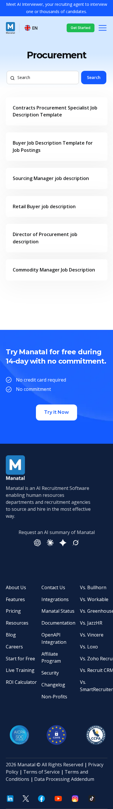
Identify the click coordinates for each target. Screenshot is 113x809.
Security (50, 673)
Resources (17, 623)
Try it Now (56, 412)
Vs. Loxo (89, 646)
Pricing (13, 611)
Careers (14, 646)
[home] (10, 28)
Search (94, 77)
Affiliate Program (51, 657)
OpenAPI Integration (53, 638)
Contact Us (53, 587)
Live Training (20, 670)
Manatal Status (57, 611)
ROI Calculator (21, 682)
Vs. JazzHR (91, 623)
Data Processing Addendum (64, 779)
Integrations (55, 599)
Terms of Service (41, 772)
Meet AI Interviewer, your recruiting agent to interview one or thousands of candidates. (56, 7)
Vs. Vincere (91, 635)
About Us (16, 587)
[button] (31, 28)
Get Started (80, 28)
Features (15, 599)
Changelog (53, 685)
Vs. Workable (94, 599)
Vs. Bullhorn (93, 587)
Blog (11, 635)
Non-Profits (54, 696)
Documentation (58, 623)
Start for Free (20, 658)
